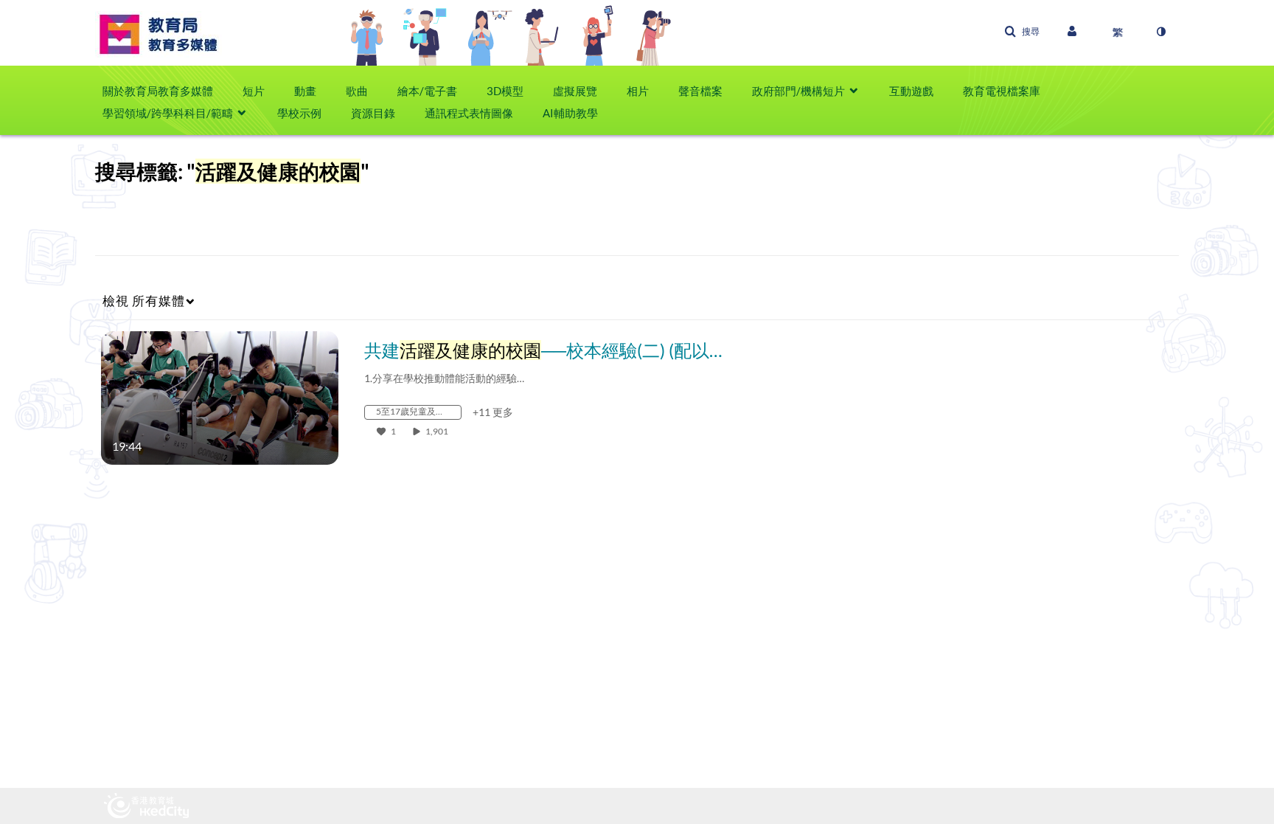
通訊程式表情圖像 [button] (469, 113)
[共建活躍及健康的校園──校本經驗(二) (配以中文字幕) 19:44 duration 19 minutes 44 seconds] (219, 396)
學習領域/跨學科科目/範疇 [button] (167, 113)
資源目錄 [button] (373, 113)
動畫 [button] (305, 90)
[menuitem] (165, 91)
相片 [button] (638, 90)
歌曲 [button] (357, 90)
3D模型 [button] (505, 90)
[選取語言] (1117, 31)
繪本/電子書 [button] (427, 90)
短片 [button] (254, 90)
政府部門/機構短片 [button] (798, 90)
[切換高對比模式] (1160, 31)
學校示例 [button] (299, 113)
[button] (1022, 31)
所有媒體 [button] (143, 300)
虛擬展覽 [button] (575, 90)
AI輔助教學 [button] (570, 113)
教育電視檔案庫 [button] (1001, 90)
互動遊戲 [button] (911, 90)
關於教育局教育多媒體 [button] (157, 90)
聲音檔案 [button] (700, 90)
